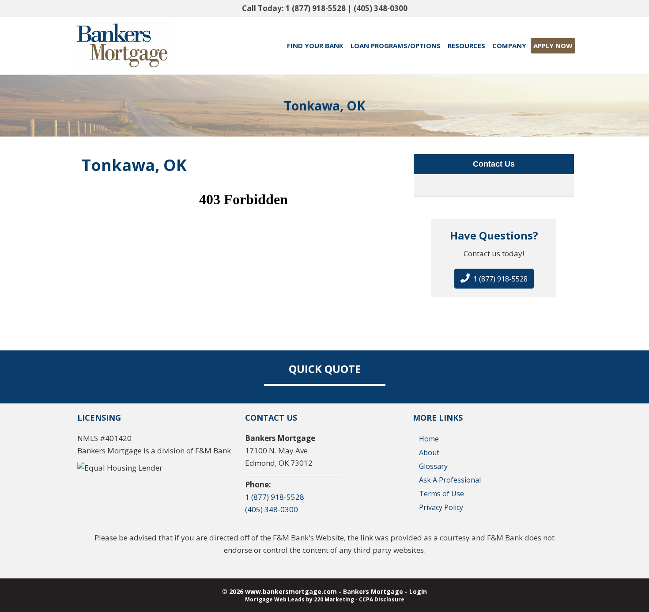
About (429, 452)
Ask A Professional (450, 480)
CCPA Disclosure (381, 599)
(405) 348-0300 (381, 8)
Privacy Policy (441, 507)
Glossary (433, 466)
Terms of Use (441, 493)
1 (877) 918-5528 (316, 8)
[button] (494, 279)
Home (429, 439)
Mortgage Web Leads (275, 599)
